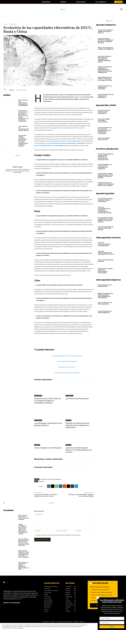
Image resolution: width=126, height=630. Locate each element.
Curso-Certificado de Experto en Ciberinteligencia (49, 145)
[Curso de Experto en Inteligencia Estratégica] (118, 88)
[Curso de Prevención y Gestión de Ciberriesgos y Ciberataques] (118, 271)
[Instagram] (16, 2)
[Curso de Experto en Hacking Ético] (118, 287)
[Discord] (22, 2)
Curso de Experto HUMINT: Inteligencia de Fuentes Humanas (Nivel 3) (105, 41)
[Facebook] (4, 2)
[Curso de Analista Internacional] (118, 140)
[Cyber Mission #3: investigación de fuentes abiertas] (11, 128)
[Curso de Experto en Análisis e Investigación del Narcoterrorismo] (118, 185)
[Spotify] (25, 2)
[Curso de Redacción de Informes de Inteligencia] (118, 97)
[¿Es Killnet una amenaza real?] (80, 389)
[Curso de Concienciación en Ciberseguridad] (118, 245)
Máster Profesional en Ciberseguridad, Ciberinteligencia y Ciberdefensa (105, 296)
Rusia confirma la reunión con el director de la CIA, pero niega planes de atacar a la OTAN (23, 542)
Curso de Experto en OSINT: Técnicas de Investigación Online (105, 79)
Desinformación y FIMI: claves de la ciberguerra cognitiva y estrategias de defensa (47, 401)
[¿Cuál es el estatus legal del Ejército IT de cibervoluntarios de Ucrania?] (80, 439)
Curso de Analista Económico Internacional (104, 120)
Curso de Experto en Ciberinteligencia (105, 311)
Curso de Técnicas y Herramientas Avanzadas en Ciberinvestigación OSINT (104, 59)
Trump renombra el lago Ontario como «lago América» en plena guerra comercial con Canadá (22, 529)
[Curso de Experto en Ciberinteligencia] (118, 313)
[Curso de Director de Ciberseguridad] (118, 305)
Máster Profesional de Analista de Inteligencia (106, 48)
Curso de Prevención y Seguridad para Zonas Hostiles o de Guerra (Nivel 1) (105, 176)
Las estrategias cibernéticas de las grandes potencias (67, 356)
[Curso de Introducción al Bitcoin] (118, 262)
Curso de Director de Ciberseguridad (105, 303)
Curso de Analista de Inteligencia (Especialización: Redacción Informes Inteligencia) (105, 69)
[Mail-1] (31, 2)
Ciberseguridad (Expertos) (108, 279)
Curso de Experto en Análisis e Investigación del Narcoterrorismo (106, 184)
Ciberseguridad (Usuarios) (108, 237)
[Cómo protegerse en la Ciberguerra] (48, 439)
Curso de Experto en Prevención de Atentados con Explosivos (105, 167)
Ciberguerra (41, 481)
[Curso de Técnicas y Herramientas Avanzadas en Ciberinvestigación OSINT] (118, 58)
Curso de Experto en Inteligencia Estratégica (105, 87)
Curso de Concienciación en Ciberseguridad (104, 244)
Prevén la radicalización (107, 148)
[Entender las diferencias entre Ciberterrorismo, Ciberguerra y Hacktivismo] (80, 414)
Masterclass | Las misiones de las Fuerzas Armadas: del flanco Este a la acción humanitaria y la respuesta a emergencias (23, 116)
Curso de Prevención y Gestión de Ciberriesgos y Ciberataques (66, 143)
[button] (121, 9)
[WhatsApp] (56, 486)
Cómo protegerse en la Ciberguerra (67, 361)
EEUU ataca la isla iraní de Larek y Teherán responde (23, 517)
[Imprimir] (72, 486)
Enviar (112, 626)
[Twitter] (7, 2)
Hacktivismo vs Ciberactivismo (67, 367)
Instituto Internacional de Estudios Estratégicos (50, 479)
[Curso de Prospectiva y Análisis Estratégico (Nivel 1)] (118, 32)
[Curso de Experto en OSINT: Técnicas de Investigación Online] (118, 79)
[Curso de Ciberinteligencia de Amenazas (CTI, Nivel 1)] (118, 253)
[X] (52, 486)
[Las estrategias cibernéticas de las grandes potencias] (48, 414)
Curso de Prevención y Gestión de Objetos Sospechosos (105, 200)
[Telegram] (76, 486)
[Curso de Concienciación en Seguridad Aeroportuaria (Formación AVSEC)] (118, 209)
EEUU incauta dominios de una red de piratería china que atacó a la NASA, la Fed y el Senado (23, 554)
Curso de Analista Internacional (104, 138)
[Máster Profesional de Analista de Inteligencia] (118, 50)
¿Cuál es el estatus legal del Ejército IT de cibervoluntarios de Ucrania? (79, 450)
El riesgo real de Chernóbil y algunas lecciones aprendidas (81, 495)
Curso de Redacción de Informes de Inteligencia (105, 96)
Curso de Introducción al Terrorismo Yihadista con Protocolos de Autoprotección (105, 156)
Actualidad (68, 420)
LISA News (11, 90)
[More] (80, 486)
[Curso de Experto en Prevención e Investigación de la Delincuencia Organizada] (118, 130)
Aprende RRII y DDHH (106, 105)
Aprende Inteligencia (106, 24)
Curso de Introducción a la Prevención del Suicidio (105, 228)
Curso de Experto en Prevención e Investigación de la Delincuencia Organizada (105, 130)
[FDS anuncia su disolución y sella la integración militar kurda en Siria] (11, 565)
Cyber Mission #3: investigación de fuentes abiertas (23, 128)
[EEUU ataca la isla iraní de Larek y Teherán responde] (11, 517)
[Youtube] (13, 2)
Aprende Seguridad (105, 193)
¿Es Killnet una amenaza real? (77, 399)
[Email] (68, 486)
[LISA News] (5, 90)
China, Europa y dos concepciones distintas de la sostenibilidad (23, 102)
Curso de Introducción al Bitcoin (105, 260)
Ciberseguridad (12, 24)
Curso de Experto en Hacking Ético (105, 285)
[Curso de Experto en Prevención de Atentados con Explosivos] (118, 167)
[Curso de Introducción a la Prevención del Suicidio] (118, 229)
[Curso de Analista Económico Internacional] (118, 121)
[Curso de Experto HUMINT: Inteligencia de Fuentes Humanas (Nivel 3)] (118, 41)
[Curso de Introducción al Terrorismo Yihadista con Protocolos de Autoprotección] (118, 156)
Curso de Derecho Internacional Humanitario (104, 112)
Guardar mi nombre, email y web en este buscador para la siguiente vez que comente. (58, 535)
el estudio (81, 97)
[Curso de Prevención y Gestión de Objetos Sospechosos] (118, 201)
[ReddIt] (64, 486)
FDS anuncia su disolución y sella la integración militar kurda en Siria (23, 566)
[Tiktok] (19, 2)
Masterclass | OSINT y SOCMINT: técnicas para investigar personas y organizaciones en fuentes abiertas (23, 141)
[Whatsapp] (28, 2)
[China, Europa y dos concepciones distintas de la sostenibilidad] (11, 102)
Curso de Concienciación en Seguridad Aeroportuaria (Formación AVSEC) (105, 210)
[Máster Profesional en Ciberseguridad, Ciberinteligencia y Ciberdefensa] (118, 296)
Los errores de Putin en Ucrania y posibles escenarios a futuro (45, 495)
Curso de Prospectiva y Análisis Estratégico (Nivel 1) (105, 31)
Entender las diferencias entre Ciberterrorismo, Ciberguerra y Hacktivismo (77, 425)
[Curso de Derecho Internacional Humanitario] (118, 112)
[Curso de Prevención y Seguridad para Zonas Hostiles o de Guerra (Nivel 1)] (118, 176)
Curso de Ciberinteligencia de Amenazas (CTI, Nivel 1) (106, 253)
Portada (5, 24)
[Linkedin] (10, 2)
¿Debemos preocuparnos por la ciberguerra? (67, 372)
